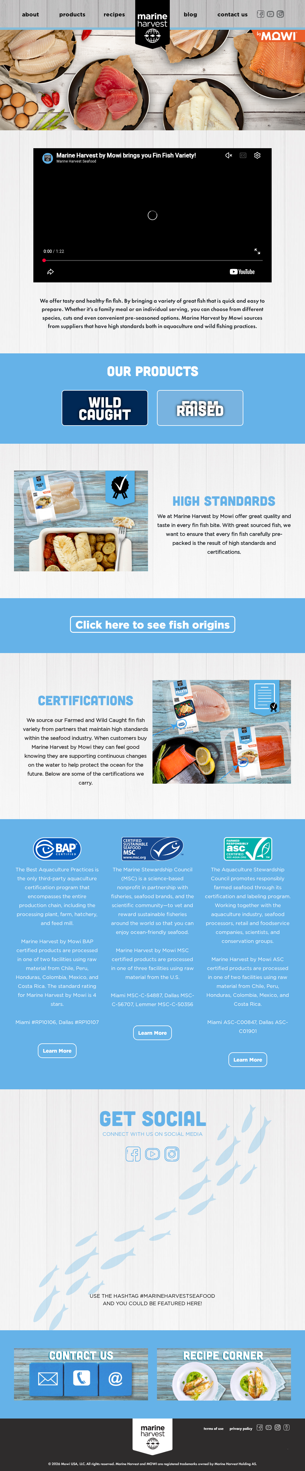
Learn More (57, 1051)
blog (190, 15)
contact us (232, 15)
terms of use (214, 1429)
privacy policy (241, 1429)
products (72, 15)
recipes (114, 15)
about (30, 15)
